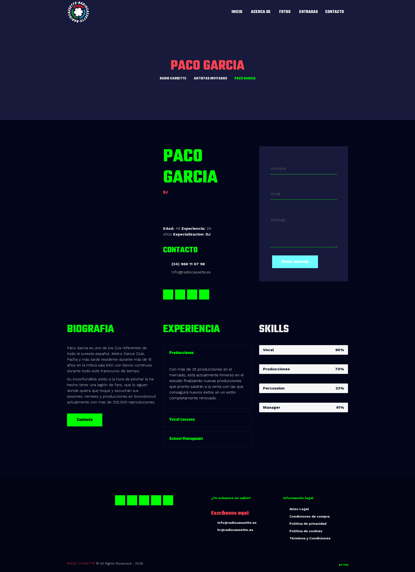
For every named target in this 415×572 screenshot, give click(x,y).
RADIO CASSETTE (81, 563)
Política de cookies (305, 531)
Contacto (85, 420)
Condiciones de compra (309, 516)
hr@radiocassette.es (235, 530)
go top (343, 564)
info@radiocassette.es (236, 523)
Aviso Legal (299, 509)
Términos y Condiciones (309, 538)
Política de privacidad (307, 523)
